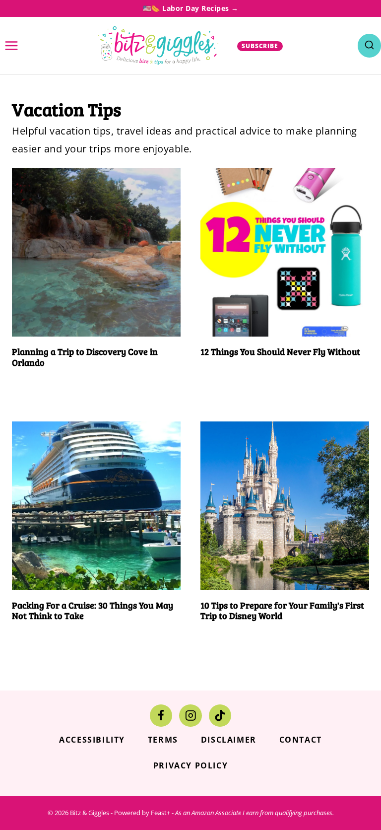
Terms (163, 739)
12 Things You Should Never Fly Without (280, 351)
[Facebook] (161, 715)
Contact (300, 739)
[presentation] (96, 252)
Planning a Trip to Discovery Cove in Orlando (85, 357)
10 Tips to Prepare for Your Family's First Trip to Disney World (282, 610)
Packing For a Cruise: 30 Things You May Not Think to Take (92, 610)
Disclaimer (228, 739)
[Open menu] (11, 45)
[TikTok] (220, 715)
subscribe (260, 46)
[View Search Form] (369, 45)
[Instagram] (190, 715)
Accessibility (92, 739)
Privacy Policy (190, 765)
